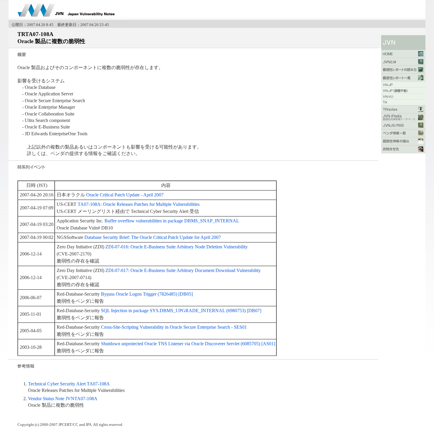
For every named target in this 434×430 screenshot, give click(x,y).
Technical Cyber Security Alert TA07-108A (69, 383)
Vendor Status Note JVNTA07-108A (62, 398)
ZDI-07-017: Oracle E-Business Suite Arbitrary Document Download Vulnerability (183, 270)
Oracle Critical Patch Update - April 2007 (125, 194)
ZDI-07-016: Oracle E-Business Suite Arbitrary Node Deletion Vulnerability (176, 246)
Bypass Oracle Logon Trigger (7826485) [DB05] (147, 294)
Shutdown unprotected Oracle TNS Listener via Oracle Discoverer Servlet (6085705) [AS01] (188, 343)
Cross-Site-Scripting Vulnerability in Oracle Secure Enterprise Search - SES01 (174, 327)
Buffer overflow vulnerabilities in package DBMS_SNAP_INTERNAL (172, 220)
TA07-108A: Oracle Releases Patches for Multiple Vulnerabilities (139, 204)
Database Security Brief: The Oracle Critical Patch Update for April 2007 (152, 237)
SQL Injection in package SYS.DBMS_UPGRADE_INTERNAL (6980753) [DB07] (181, 310)
